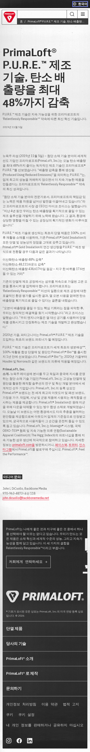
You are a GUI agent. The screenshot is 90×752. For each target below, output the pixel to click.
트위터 (73, 445)
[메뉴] (82, 14)
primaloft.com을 (23, 445)
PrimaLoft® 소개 (19, 658)
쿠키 (9, 714)
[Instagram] (8, 740)
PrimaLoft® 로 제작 (22, 673)
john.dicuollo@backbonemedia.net (26, 498)
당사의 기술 (16, 643)
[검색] (72, 14)
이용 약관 (50, 704)
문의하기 (14, 688)
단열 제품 (14, 628)
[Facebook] (19, 740)
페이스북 (61, 445)
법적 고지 (71, 704)
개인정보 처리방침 (21, 704)
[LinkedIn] (29, 740)
